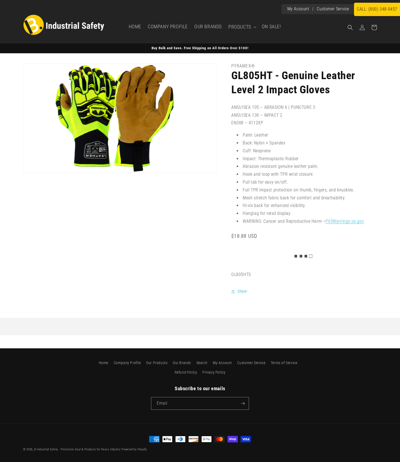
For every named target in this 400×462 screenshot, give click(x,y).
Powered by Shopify (134, 449)
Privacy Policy (213, 372)
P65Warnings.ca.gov (344, 221)
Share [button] (242, 291)
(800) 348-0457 (377, 9)
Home (103, 363)
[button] (242, 26)
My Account (298, 8)
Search (202, 363)
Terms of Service (284, 363)
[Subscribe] (243, 403)
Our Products (156, 363)
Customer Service (333, 8)
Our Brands (182, 363)
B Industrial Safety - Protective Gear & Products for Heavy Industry (77, 449)
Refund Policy (186, 372)
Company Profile (127, 363)
